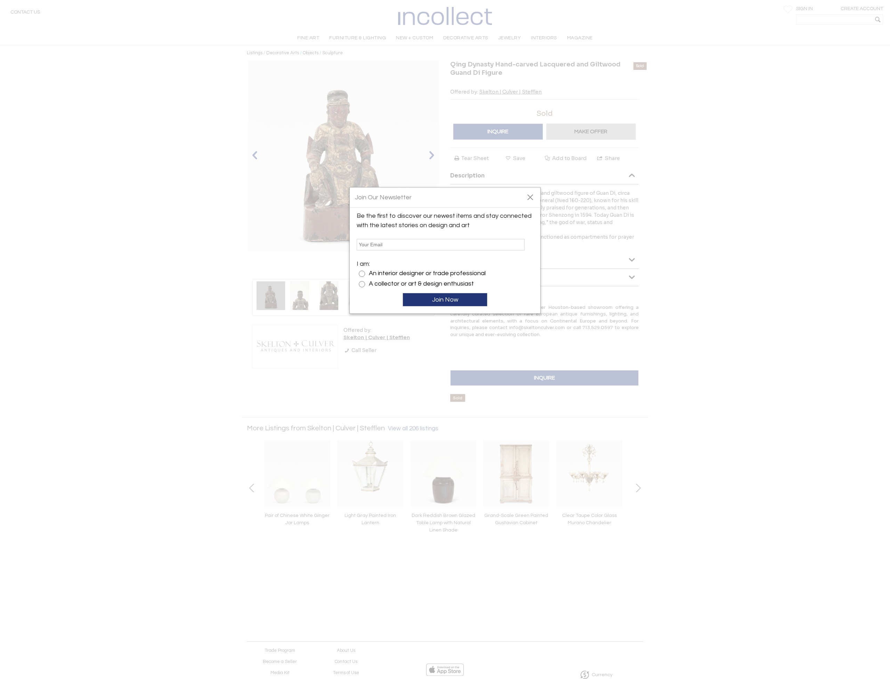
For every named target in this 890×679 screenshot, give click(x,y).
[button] (530, 197)
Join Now (445, 299)
